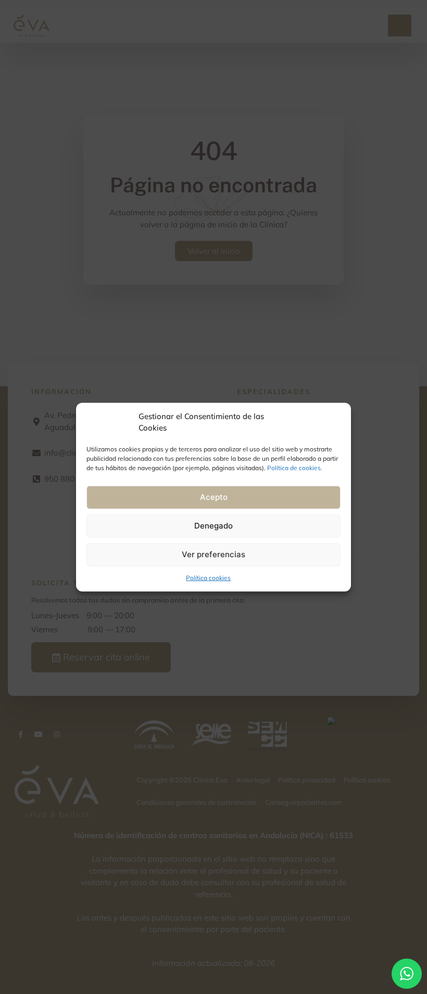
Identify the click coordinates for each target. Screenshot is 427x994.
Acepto (214, 497)
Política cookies (208, 577)
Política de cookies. (294, 467)
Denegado (213, 526)
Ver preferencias (213, 554)
